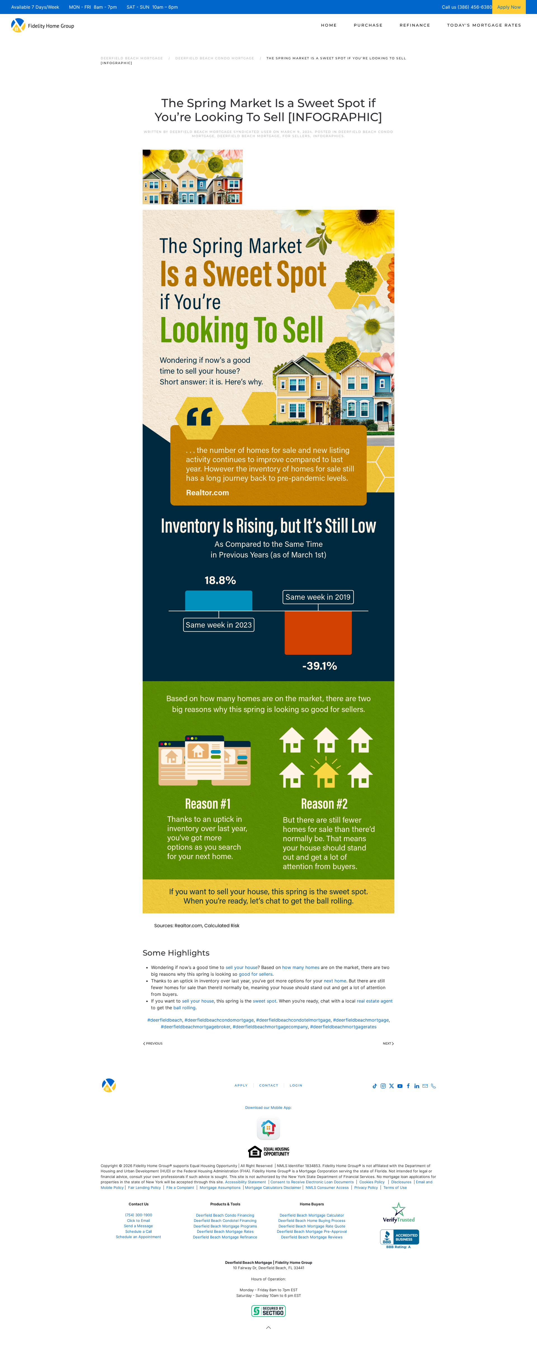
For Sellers (296, 136)
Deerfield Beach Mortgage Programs (225, 1226)
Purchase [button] (368, 25)
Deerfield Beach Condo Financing (225, 1215)
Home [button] (329, 25)
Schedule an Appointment (138, 1236)
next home (335, 981)
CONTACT (268, 1085)
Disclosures (401, 1182)
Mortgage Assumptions (220, 1187)
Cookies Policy (372, 1182)
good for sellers (255, 974)
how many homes (300, 967)
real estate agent (375, 1001)
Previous (154, 1043)
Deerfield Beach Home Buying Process (311, 1220)
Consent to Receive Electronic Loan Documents (312, 1182)
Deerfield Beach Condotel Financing (225, 1220)
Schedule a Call (138, 1231)
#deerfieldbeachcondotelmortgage (293, 1020)
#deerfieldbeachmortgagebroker (195, 1026)
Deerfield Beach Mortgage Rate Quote (312, 1226)
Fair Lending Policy (144, 1187)
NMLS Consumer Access (327, 1187)
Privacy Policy (366, 1187)
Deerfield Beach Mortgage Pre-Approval (312, 1231)
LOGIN (296, 1085)
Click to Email (138, 1220)
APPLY (241, 1085)
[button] (268, 1327)
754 (138, 1215)
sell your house (242, 967)
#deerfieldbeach (164, 1020)
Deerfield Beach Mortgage (248, 136)
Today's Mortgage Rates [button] (484, 25)
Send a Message (138, 1226)
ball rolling (184, 1007)
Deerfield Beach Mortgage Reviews (312, 1237)
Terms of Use (395, 1187)
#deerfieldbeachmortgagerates (343, 1026)
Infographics (328, 136)
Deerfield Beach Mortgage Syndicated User (221, 132)
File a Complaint (180, 1187)
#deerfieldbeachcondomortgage (219, 1020)
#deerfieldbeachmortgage (361, 1020)
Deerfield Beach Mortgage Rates (225, 1231)
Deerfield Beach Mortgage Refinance (225, 1237)
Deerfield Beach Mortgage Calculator (312, 1215)
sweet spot (264, 1001)
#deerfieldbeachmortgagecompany (270, 1026)
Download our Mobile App (268, 1107)
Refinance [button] (415, 25)
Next (387, 1043)
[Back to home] (42, 25)
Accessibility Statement (245, 1182)
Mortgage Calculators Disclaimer (273, 1187)
